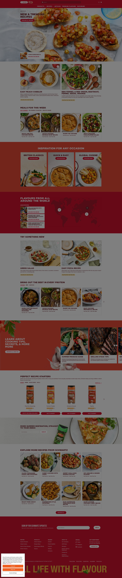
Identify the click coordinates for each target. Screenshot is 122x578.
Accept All (13, 566)
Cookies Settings (13, 573)
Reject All (13, 569)
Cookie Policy (8, 563)
